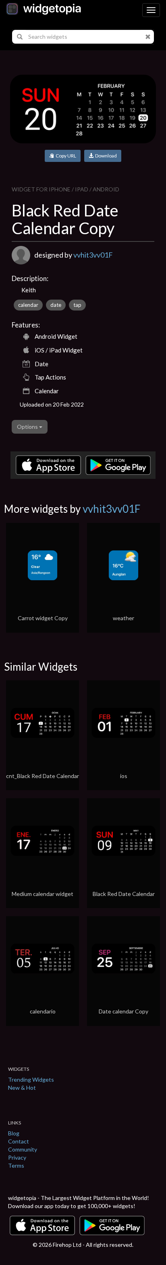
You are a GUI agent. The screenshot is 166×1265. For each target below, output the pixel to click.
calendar (28, 305)
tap (77, 305)
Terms (16, 1165)
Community (22, 1149)
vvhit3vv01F (93, 254)
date (55, 305)
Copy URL (65, 156)
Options (28, 426)
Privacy (17, 1157)
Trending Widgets (31, 1079)
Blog (13, 1133)
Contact (18, 1141)
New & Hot (22, 1087)
